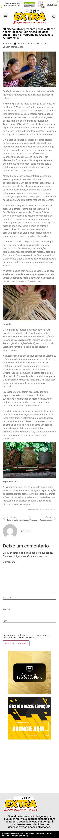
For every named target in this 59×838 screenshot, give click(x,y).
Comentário (10, 562)
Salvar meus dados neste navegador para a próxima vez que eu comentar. (26, 636)
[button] (5, 15)
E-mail (7, 609)
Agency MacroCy (20, 835)
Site (5, 621)
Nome (7, 598)
